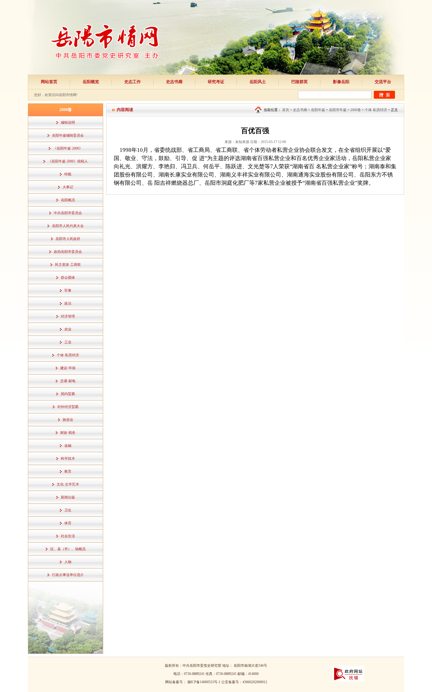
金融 (67, 446)
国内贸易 (68, 394)
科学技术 (68, 458)
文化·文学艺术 (68, 484)
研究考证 (216, 82)
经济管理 (68, 316)
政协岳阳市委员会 (68, 252)
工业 (67, 342)
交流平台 (383, 82)
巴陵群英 (299, 82)
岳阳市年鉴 (337, 110)
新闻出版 (68, 497)
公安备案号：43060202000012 (244, 682)
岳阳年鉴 (318, 110)
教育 (67, 471)
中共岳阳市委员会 (68, 213)
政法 (67, 303)
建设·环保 (68, 368)
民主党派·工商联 (68, 265)
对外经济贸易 (67, 407)
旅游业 (68, 420)
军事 (67, 290)
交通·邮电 (68, 381)
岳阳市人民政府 (68, 239)
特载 (67, 174)
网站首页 (49, 82)
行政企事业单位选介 (68, 575)
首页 (285, 110)
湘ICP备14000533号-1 (204, 682)
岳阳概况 (68, 200)
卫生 (67, 510)
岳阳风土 (258, 82)
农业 (67, 329)
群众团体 (68, 278)
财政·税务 (68, 433)
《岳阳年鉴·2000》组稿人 (68, 161)
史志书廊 (174, 82)
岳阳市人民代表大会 (68, 226)
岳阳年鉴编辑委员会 (68, 135)
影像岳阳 (341, 82)
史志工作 (132, 82)
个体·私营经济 (68, 355)
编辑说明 (68, 122)
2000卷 (355, 110)
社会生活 (68, 536)
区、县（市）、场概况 (68, 549)
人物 (67, 562)
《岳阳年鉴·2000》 (68, 148)
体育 (67, 523)
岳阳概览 (91, 82)
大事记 (68, 187)
